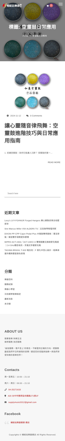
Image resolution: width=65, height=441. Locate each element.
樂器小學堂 (10, 289)
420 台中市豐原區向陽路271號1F (23, 396)
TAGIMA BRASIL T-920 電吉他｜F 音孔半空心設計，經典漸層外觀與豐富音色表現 (32, 252)
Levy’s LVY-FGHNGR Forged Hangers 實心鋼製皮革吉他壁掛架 (32, 222)
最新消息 (9, 299)
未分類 (8, 304)
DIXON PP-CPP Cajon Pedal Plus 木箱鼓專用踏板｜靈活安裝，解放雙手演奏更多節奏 (32, 235)
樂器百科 (9, 279)
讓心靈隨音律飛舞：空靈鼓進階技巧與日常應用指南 (31, 133)
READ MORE (54, 162)
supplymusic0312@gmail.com (22, 402)
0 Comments (36, 116)
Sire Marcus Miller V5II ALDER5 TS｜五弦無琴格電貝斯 (30, 229)
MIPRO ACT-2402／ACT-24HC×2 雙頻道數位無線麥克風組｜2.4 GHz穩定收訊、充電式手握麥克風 (32, 243)
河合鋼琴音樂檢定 (13, 294)
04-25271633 (14, 389)
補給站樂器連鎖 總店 (20, 422)
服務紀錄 (9, 284)
